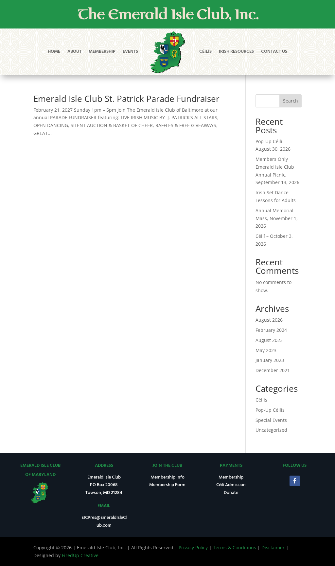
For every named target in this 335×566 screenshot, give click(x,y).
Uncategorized (271, 430)
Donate (231, 493)
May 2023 (266, 350)
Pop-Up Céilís (270, 410)
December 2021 (273, 370)
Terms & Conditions (234, 547)
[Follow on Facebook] (295, 481)
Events (130, 51)
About (74, 51)
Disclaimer (273, 547)
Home (54, 51)
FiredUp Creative (80, 555)
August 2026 (269, 320)
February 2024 (271, 330)
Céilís (205, 51)
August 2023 (269, 340)
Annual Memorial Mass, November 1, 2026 (277, 218)
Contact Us (274, 51)
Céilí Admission (231, 485)
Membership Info (167, 477)
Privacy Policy (193, 547)
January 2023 (270, 360)
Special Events (271, 420)
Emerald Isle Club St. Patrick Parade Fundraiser (126, 98)
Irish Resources (236, 51)
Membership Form (167, 485)
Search (290, 101)
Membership (102, 51)
